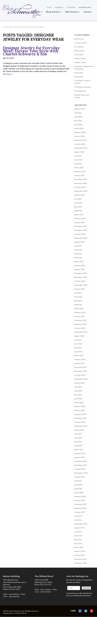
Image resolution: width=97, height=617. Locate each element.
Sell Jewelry (78, 73)
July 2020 (78, 387)
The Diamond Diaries (82, 87)
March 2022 (78, 308)
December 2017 (80, 504)
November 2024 (80, 183)
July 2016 (78, 520)
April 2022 (78, 305)
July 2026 (78, 113)
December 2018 (80, 461)
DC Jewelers (79, 47)
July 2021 (78, 340)
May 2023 (78, 254)
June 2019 (78, 438)
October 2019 (79, 422)
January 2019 (79, 457)
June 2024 (78, 203)
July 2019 (78, 434)
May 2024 (78, 207)
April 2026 (78, 124)
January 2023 (79, 269)
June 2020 (78, 391)
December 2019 (80, 414)
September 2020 (80, 379)
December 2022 (80, 273)
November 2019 (80, 418)
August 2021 (79, 336)
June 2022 (78, 297)
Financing (59, 7)
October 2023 (79, 234)
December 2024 (80, 179)
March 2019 (78, 449)
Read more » (8, 74)
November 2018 (80, 465)
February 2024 (80, 218)
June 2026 (78, 117)
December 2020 (80, 367)
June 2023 (78, 250)
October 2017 (79, 512)
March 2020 (78, 402)
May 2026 (78, 120)
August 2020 (79, 383)
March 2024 (78, 214)
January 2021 (79, 363)
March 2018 (78, 492)
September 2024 (80, 191)
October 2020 (79, 375)
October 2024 (79, 187)
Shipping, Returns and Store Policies (15, 613)
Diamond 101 (79, 51)
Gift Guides (78, 54)
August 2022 (79, 289)
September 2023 (80, 238)
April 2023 (78, 258)
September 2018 (80, 473)
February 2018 (80, 496)
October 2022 (79, 281)
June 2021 (78, 344)
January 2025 (79, 175)
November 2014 (80, 563)
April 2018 (78, 489)
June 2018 (78, 485)
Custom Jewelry (80, 43)
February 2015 (80, 551)
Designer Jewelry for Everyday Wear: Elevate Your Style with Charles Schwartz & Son (31, 50)
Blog (49, 7)
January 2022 (79, 316)
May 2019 (78, 442)
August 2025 (79, 152)
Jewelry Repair (80, 58)
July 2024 (78, 199)
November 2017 (80, 508)
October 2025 (79, 144)
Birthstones (79, 39)
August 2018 (79, 477)
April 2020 (78, 398)
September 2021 (80, 332)
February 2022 (80, 312)
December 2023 (80, 226)
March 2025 (78, 167)
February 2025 (80, 171)
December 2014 (80, 559)
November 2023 (80, 230)
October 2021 (79, 328)
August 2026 (79, 109)
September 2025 (80, 148)
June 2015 (78, 536)
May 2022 (78, 301)
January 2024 (79, 222)
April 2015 (78, 543)
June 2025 (78, 160)
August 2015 (79, 528)
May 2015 (78, 539)
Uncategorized (80, 91)
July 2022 (78, 293)
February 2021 (80, 359)
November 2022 (80, 277)
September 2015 (80, 524)
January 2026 (79, 136)
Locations (71, 7)
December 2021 (80, 320)
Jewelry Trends (80, 62)
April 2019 (78, 445)
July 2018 (78, 481)
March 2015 (78, 547)
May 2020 (78, 395)
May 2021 (78, 348)
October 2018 (79, 469)
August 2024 (79, 195)
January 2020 (79, 410)
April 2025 (78, 164)
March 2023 (78, 261)
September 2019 (80, 426)
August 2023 (79, 242)
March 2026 (78, 128)
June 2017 (78, 516)
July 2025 (78, 156)
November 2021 (80, 324)
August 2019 (79, 430)
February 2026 (80, 132)
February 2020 (80, 406)
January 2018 (79, 500)
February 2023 (80, 265)
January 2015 (79, 555)
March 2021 (78, 355)
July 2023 (78, 246)
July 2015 (78, 532)
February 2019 (80, 453)
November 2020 (80, 371)
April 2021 (78, 351)
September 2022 (80, 285)
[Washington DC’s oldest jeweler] (3, 2)
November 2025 (80, 140)
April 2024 (78, 211)
